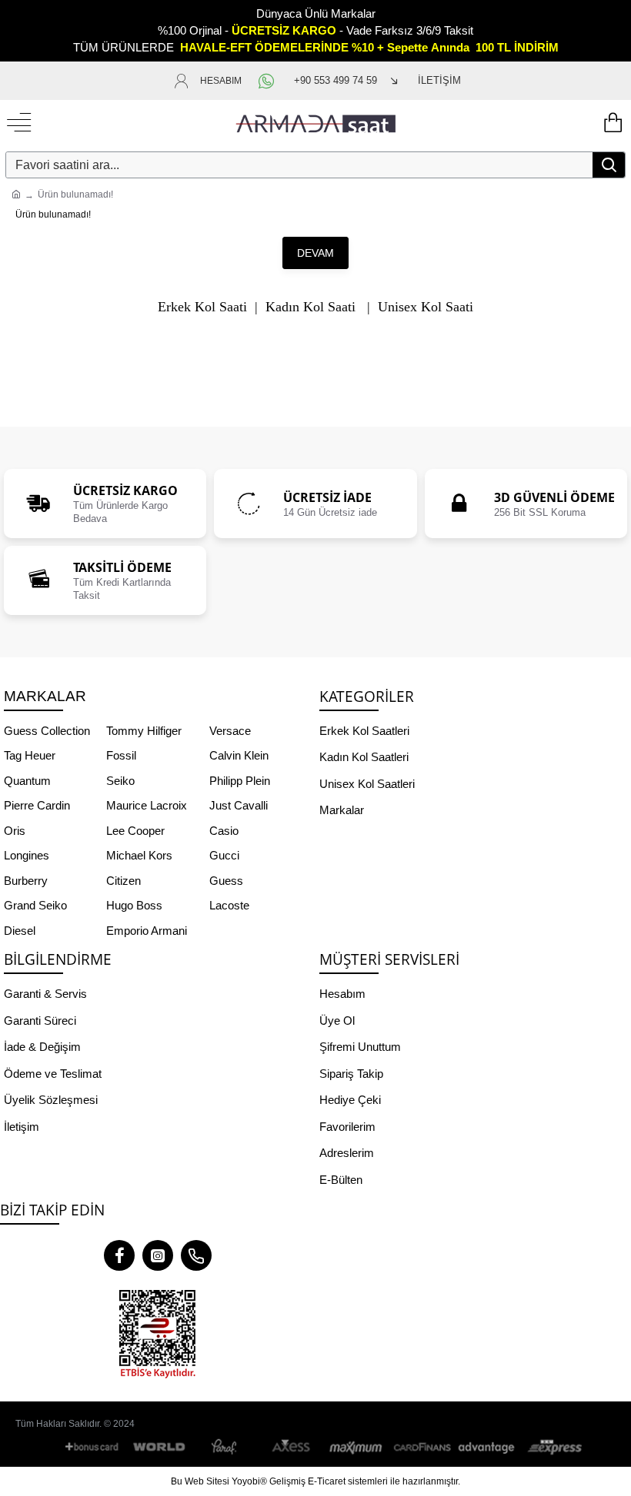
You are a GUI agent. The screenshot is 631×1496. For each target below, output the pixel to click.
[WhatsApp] (267, 81)
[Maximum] (356, 1447)
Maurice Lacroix (146, 805)
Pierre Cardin (37, 805)
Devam (315, 253)
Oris (14, 830)
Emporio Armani (146, 930)
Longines (26, 855)
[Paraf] (225, 1447)
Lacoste (229, 905)
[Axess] (291, 1447)
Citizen (123, 880)
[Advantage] (487, 1447)
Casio (224, 830)
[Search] (609, 165)
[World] (160, 1447)
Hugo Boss (134, 905)
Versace (230, 730)
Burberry (26, 880)
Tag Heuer (29, 755)
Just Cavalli (238, 805)
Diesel (19, 930)
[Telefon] (196, 1255)
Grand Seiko (35, 905)
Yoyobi (246, 1481)
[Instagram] (157, 1255)
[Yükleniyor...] (612, 123)
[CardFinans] (421, 1447)
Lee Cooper (135, 830)
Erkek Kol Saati (202, 307)
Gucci (224, 855)
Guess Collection (47, 730)
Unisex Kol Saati (425, 307)
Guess (226, 880)
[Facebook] (119, 1255)
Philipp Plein (239, 780)
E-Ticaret (327, 1481)
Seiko (120, 780)
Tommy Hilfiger (144, 730)
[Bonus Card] (94, 1447)
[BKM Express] (552, 1447)
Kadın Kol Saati (310, 307)
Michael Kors (139, 855)
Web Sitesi (207, 1481)
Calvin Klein (239, 755)
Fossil (121, 755)
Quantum (27, 780)
